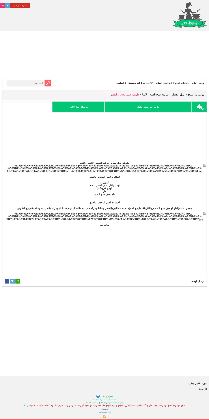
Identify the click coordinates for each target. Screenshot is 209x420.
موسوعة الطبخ (196, 94)
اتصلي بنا (120, 83)
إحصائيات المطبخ (181, 83)
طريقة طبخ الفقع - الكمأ (155, 94)
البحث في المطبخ (164, 83)
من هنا (27, 405)
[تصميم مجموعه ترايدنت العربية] (104, 396)
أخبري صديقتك (133, 83)
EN (2, 5)
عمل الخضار (178, 94)
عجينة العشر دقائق (198, 383)
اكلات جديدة (148, 83)
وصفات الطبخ (198, 83)
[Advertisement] (104, 55)
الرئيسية (203, 389)
